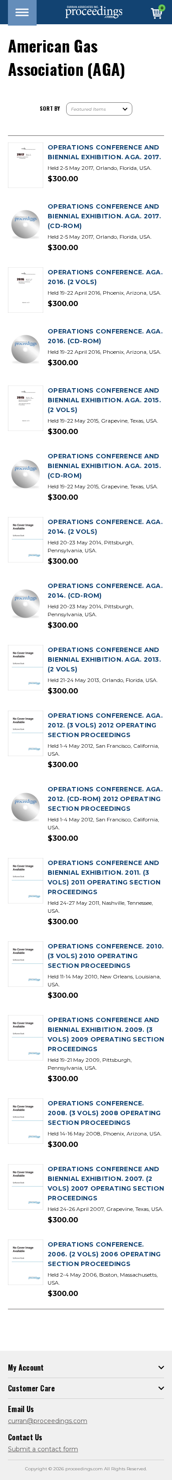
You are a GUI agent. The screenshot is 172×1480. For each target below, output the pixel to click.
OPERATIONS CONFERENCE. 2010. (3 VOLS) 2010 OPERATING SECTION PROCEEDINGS (106, 956)
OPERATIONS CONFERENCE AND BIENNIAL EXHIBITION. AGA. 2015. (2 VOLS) (104, 400)
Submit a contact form (43, 1449)
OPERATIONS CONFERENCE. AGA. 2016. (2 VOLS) (105, 277)
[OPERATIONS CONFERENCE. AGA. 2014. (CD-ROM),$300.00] (25, 604)
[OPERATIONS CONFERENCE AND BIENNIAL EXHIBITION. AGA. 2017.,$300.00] (25, 165)
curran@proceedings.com (47, 1421)
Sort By (50, 108)
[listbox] (99, 109)
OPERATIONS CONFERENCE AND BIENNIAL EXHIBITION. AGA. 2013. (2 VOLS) (104, 659)
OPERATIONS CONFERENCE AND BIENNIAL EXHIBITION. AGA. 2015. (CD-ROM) (104, 466)
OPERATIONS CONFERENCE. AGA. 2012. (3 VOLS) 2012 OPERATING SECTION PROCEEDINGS (105, 725)
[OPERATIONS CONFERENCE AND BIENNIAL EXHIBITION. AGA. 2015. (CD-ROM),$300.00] (25, 474)
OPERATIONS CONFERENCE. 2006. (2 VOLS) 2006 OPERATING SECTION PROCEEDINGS (104, 1254)
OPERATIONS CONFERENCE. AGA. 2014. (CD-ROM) (105, 590)
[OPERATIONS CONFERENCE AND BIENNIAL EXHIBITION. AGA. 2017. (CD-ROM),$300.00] (25, 225)
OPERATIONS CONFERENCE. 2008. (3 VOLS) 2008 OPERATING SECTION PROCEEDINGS (104, 1113)
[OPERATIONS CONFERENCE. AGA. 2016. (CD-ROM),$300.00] (25, 349)
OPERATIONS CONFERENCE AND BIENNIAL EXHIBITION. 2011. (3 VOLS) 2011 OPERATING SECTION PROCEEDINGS (104, 877)
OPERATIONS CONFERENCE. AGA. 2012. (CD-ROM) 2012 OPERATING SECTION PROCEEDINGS (105, 799)
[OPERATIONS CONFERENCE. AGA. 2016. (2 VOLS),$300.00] (25, 290)
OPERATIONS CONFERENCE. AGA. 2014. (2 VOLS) (105, 527)
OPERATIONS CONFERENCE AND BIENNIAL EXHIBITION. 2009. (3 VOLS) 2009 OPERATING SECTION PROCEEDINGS (106, 1034)
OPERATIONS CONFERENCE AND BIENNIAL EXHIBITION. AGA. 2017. (104, 152)
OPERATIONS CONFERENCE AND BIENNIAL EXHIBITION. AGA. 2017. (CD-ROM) (104, 216)
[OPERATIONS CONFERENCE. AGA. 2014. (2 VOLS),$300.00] (25, 540)
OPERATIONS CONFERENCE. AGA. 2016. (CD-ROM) (105, 336)
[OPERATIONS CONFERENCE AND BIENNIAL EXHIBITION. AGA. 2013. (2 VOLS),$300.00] (25, 668)
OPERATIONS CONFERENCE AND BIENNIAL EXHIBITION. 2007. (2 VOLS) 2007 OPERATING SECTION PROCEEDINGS (106, 1183)
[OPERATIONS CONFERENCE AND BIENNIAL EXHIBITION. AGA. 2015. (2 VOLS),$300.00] (25, 409)
